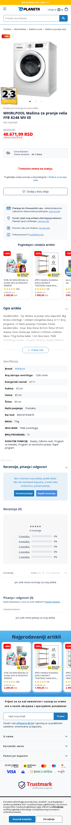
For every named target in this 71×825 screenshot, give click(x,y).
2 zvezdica (24, 551)
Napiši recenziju (46, 493)
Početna (8, 29)
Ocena (34, 572)
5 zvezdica (24, 536)
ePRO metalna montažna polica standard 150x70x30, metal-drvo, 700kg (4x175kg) (46, 283)
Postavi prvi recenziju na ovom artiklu (20, 108)
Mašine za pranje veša (55, 29)
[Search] (63, 18)
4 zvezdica (24, 541)
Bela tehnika (20, 29)
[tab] (35, 309)
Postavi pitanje (24, 493)
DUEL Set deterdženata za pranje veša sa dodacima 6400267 (16, 283)
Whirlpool (20, 368)
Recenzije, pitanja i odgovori (25, 467)
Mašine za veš (36, 29)
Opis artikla (12, 308)
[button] (52, 9)
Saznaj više (54, 211)
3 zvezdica (24, 546)
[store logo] (29, 9)
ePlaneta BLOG (25, 723)
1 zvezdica (24, 556)
